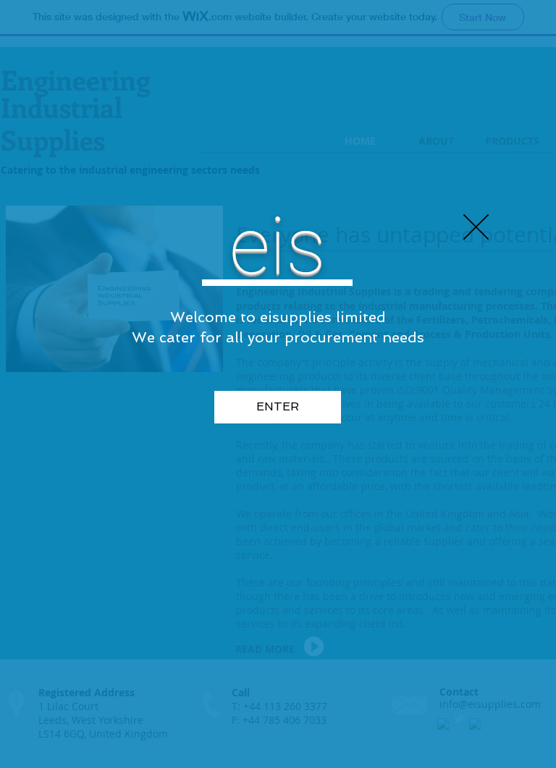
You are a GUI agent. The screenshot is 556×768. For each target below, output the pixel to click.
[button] (476, 227)
